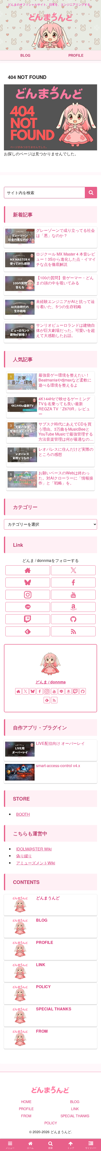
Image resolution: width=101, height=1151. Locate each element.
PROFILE (26, 1108)
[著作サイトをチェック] (27, 570)
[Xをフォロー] (73, 570)
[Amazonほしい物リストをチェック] (73, 607)
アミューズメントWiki (35, 863)
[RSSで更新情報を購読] (73, 631)
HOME (26, 1101)
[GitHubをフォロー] (73, 619)
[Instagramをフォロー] (27, 595)
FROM (26, 1115)
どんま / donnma (51, 682)
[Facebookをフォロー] (73, 582)
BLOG (74, 1101)
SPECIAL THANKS (75, 1115)
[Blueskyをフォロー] (27, 582)
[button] (91, 192)
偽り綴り (24, 856)
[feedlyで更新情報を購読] (27, 631)
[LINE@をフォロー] (27, 607)
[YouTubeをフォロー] (73, 595)
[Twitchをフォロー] (27, 619)
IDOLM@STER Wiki (34, 849)
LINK (75, 1108)
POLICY (50, 1122)
